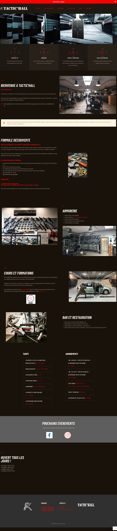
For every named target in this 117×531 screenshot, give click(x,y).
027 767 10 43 (62, 507)
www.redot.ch (42, 291)
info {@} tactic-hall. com (65, 509)
